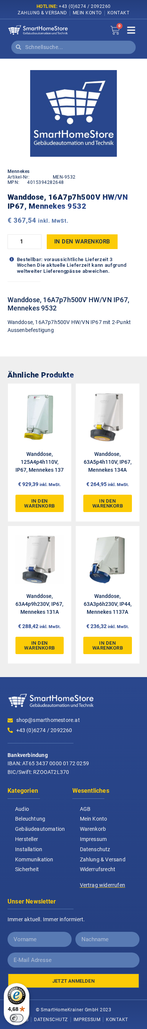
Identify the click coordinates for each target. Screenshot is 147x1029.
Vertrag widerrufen (103, 885)
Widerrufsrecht (98, 869)
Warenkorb (93, 829)
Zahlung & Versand (42, 12)
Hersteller (26, 839)
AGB (85, 809)
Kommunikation (34, 859)
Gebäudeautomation (40, 829)
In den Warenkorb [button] (39, 503)
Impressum (93, 839)
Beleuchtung (30, 819)
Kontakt (118, 12)
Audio (22, 809)
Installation (28, 849)
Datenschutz (95, 849)
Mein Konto (87, 12)
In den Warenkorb (82, 241)
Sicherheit (27, 869)
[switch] (16, 1018)
